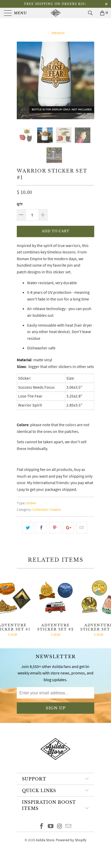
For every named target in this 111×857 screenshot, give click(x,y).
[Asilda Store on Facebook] (42, 826)
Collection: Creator (46, 509)
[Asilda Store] (55, 13)
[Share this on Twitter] (27, 528)
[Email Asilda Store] (69, 826)
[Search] (92, 13)
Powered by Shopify (71, 840)
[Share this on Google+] (68, 528)
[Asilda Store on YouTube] (51, 826)
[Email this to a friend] (81, 528)
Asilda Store (45, 840)
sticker (31, 503)
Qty (20, 204)
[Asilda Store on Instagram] (60, 826)
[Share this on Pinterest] (54, 528)
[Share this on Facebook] (41, 528)
